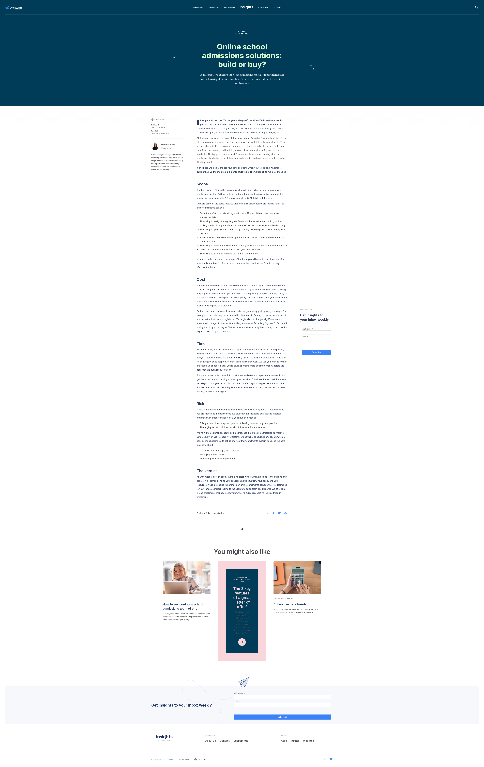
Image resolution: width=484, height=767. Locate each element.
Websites (308, 740)
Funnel (295, 740)
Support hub (241, 740)
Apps (284, 740)
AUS (199, 759)
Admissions (213, 7)
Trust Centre (184, 759)
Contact (225, 740)
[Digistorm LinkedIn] (325, 759)
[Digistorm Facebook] (319, 759)
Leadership (229, 7)
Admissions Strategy (215, 513)
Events (278, 7)
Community (263, 7)
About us (210, 740)
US (204, 759)
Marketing (198, 7)
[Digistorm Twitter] (331, 759)
